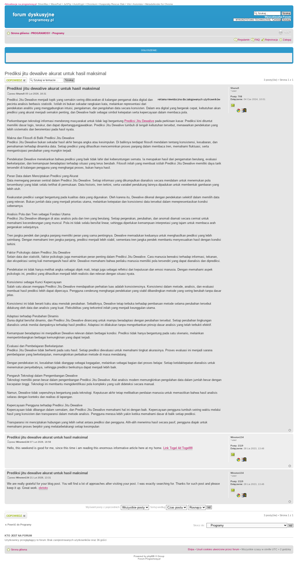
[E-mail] (232, 105)
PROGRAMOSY (40, 33)
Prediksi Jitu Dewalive (139, 121)
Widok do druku (280, 32)
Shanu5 (20, 93)
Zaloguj (287, 39)
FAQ (257, 39)
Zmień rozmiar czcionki (287, 32)
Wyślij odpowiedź (14, 78)
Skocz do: (199, 525)
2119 (236, 445)
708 (236, 96)
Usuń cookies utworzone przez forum (217, 549)
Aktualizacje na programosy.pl (21, 4)
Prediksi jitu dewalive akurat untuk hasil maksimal (55, 73)
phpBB (151, 556)
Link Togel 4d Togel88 (178, 448)
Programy (58, 33)
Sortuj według (158, 507)
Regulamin (244, 39)
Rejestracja (271, 39)
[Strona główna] (32, 12)
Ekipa (191, 549)
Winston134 (22, 442)
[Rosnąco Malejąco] (200, 507)
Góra (289, 430)
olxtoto (43, 488)
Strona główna (20, 33)
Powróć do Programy (19, 524)
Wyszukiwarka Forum (278, 16)
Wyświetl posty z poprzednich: (103, 507)
